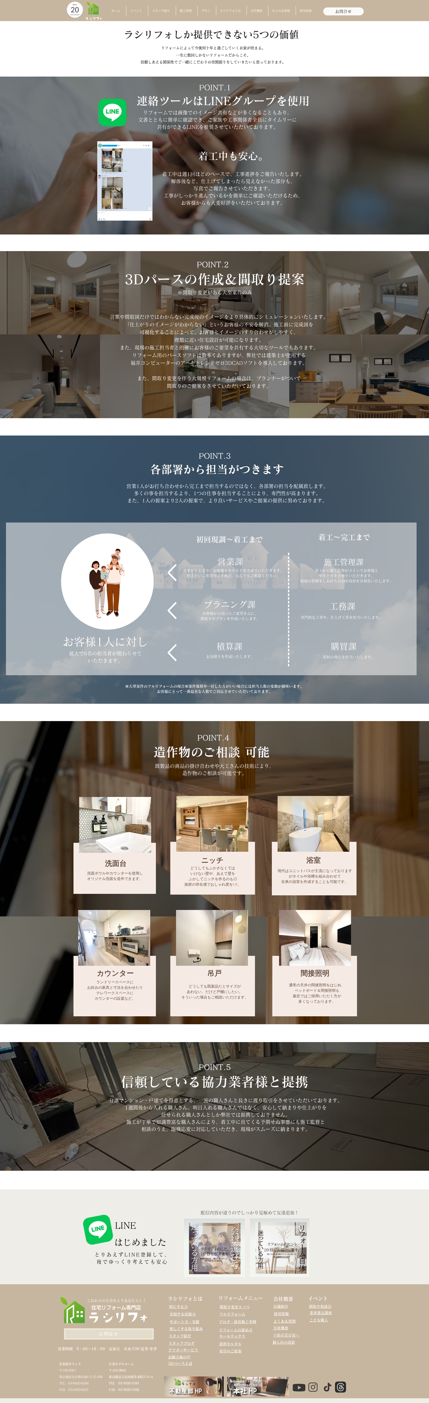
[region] (112, 844)
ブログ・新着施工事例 (237, 1322)
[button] (137, 10)
